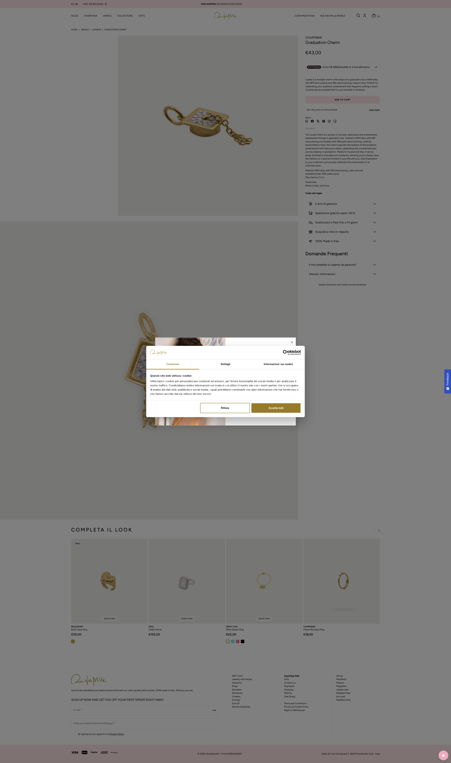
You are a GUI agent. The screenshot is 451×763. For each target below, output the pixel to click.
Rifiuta (225, 407)
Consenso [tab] (172, 364)
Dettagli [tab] (225, 364)
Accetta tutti (275, 407)
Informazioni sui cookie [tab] (278, 364)
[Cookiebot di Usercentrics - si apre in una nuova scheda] (285, 352)
